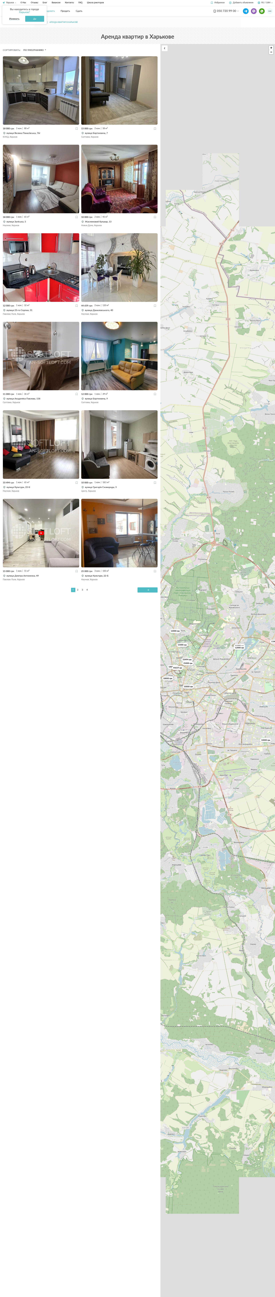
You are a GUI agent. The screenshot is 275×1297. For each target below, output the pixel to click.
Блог (45, 3)
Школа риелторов (95, 3)
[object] (41, 135)
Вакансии (56, 3)
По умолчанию (33, 50)
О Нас (23, 3)
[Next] (148, 590)
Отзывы (34, 3)
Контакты (69, 3)
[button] (217, 2)
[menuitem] (48, 11)
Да (34, 19)
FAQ (80, 3)
